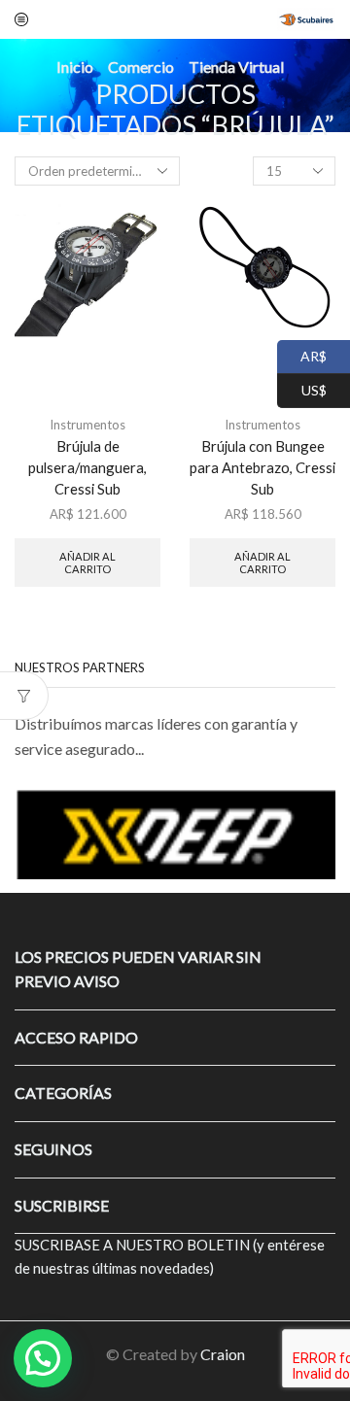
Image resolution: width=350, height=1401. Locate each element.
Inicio (74, 66)
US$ (302, 388)
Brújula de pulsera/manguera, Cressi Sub (87, 467)
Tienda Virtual (236, 66)
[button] (39, 833)
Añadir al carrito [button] (87, 562)
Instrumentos (87, 424)
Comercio (141, 66)
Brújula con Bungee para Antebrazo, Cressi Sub (262, 467)
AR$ (302, 354)
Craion (222, 1354)
